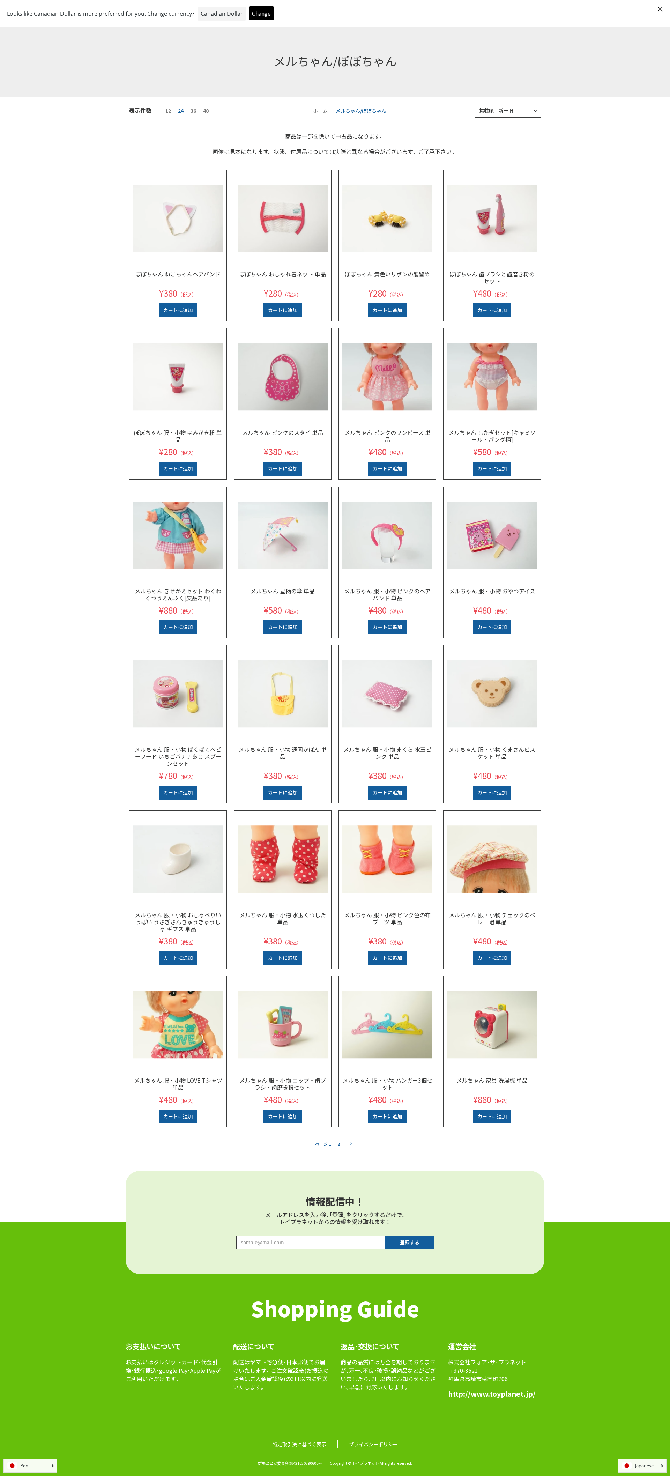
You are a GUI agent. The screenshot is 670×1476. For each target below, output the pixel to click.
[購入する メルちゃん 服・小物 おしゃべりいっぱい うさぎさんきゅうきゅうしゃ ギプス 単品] (178, 859)
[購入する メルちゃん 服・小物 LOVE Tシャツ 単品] (178, 1025)
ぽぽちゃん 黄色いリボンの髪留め (387, 274)
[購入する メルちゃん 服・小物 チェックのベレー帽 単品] (492, 859)
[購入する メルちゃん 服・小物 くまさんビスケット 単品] (492, 694)
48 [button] (206, 110)
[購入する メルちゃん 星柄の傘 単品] (283, 535)
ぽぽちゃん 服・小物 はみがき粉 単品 (178, 436)
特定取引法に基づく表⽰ (299, 1444)
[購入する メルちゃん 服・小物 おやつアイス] (492, 535)
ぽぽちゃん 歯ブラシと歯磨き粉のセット (492, 277)
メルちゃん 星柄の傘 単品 (283, 591)
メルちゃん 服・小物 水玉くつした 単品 (282, 918)
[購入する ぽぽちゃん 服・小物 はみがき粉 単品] (178, 377)
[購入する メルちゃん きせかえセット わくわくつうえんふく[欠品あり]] (178, 535)
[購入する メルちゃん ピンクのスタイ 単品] (283, 377)
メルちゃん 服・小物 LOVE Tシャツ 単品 (178, 1083)
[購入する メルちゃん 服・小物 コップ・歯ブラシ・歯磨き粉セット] (283, 1025)
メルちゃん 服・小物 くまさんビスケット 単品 (492, 753)
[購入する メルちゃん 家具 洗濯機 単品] (492, 1025)
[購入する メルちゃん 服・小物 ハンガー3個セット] (387, 1025)
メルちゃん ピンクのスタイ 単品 (282, 432)
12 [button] (168, 110)
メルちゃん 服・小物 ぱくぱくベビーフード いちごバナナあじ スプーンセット (178, 756)
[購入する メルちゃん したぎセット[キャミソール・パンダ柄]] (492, 377)
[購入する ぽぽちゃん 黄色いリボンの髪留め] (387, 218)
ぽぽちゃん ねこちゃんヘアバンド (178, 274)
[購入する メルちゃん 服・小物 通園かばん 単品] (283, 694)
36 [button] (193, 110)
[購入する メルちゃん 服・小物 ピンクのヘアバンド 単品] (387, 535)
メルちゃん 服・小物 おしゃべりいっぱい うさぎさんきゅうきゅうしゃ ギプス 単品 (178, 922)
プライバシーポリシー (373, 1444)
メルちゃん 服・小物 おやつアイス (492, 591)
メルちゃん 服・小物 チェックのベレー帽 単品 (492, 918)
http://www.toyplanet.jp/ (492, 1394)
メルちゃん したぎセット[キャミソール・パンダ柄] (492, 436)
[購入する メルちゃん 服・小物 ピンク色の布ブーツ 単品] (387, 859)
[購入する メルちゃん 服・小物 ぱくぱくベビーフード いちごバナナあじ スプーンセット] (178, 694)
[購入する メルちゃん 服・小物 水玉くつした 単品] (283, 859)
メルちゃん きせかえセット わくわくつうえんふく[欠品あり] (178, 594)
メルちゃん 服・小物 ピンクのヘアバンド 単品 (387, 594)
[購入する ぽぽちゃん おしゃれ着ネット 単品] (283, 218)
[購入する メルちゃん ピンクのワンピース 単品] (387, 377)
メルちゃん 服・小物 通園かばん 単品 (283, 753)
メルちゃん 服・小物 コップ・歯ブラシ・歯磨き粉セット (282, 1083)
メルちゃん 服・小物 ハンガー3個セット (387, 1083)
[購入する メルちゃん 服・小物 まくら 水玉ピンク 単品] (387, 694)
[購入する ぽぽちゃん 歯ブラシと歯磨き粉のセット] (492, 218)
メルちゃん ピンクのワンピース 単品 (387, 436)
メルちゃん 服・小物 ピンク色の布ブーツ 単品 (387, 918)
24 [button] (181, 110)
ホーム (320, 110)
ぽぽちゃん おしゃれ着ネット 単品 (282, 274)
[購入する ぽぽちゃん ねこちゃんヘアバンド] (178, 218)
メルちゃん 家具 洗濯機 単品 (492, 1080)
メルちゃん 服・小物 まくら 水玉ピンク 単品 (387, 753)
